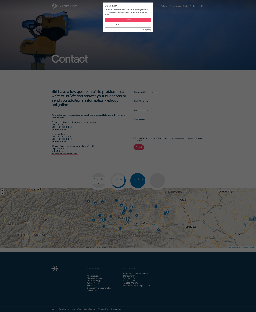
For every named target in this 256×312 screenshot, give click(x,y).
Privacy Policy (146, 29)
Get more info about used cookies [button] (127, 25)
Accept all (128, 20)
